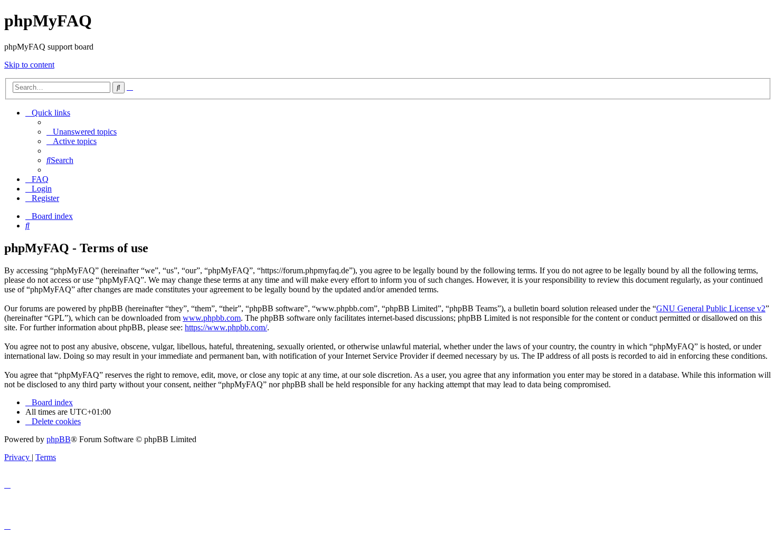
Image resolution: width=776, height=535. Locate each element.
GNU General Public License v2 (710, 308)
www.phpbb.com (212, 317)
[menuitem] (81, 131)
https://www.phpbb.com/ (226, 327)
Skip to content (29, 64)
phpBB (58, 439)
